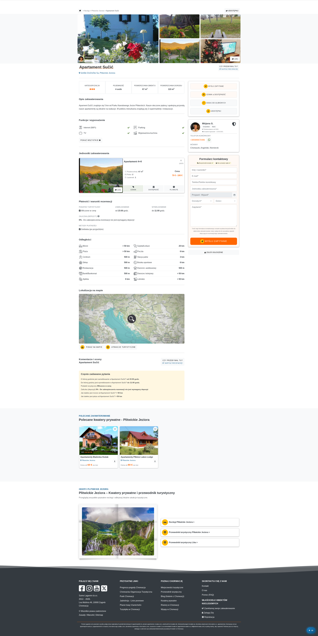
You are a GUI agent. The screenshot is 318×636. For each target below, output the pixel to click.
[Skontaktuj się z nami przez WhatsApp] (209, 140)
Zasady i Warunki (86, 615)
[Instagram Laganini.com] (89, 588)
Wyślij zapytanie (216, 86)
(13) (119, 190)
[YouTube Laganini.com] (97, 588)
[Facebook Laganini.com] (82, 588)
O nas (204, 590)
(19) (236, 59)
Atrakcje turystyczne (123, 347)
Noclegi (87, 11)
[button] (131, 319)
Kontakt (205, 586)
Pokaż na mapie (93, 347)
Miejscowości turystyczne (172, 587)
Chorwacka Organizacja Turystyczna (136, 592)
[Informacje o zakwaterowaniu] (115, 461)
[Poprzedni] (83, 440)
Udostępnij (233, 11)
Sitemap (99, 615)
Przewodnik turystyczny (171, 592)
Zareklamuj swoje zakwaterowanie (219, 608)
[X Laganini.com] (104, 588)
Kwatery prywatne (169, 601)
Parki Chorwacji (127, 596)
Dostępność (153, 190)
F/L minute (174, 190)
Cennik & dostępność (216, 94)
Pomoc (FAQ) (208, 595)
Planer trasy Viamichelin (130, 605)
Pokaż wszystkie (89, 140)
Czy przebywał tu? (228, 68)
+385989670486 (197, 140)
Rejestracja (209, 617)
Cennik (133, 190)
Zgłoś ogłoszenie (214, 252)
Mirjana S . (89, 57)
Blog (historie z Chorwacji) (172, 596)
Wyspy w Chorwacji (169, 609)
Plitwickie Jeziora (98, 11)
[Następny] (113, 440)
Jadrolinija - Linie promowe (132, 601)
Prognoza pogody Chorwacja (133, 587)
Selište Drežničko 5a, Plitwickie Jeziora (97, 73)
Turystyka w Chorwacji (130, 609)
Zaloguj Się (208, 613)
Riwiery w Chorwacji (170, 605)
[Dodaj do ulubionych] (115, 429)
